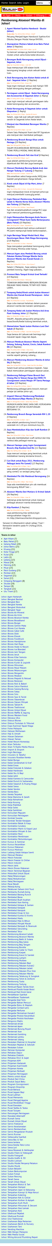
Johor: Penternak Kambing (13, 1034)
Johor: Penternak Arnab (12, 1023)
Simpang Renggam (13, 580)
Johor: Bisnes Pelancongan (14, 670)
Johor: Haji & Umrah (11, 733)
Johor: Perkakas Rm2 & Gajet (15, 1057)
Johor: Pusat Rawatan (11, 1105)
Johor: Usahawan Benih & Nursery (17, 1224)
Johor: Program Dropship (13, 1087)
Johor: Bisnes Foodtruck (12, 638)
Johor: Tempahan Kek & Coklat (15, 1197)
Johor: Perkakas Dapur (11, 1052)
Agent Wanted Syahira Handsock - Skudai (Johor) (26, 30)
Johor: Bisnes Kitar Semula (13, 657)
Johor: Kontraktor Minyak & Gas (16, 831)
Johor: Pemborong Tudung (13, 984)
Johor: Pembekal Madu (12, 918)
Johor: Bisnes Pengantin (12, 673)
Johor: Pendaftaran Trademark (15, 997)
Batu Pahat (9, 541)
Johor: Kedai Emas (10, 765)
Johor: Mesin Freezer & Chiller (15, 860)
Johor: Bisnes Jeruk (10, 654)
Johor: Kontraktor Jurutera (13, 825)
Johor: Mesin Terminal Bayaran (15, 870)
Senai (6, 578)
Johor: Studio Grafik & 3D (13, 1158)
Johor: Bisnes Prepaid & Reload (16, 678)
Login (26, 2)
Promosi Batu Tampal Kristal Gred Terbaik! (27, 274)
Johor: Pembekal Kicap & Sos (15, 913)
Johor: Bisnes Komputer (12, 660)
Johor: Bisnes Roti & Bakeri (14, 683)
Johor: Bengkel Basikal (12, 599)
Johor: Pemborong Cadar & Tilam (17, 949)
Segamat (8, 575)
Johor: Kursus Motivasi (12, 849)
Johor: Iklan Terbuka (11, 744)
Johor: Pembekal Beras (12, 897)
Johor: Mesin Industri (11, 862)
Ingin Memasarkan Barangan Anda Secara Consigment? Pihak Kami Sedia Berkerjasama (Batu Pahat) (28, 220)
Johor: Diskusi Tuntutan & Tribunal (17, 723)
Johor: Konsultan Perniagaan (14, 815)
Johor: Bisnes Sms (9, 694)
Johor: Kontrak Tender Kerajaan (16, 820)
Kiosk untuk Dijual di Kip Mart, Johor (24, 183)
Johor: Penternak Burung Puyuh (16, 1028)
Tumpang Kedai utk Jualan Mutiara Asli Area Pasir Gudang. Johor (28, 312)
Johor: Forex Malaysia (11, 728)
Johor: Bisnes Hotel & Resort (14, 646)
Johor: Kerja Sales (9, 807)
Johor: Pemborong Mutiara (13, 960)
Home (4, 2)
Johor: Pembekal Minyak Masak (16, 923)
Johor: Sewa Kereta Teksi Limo (15, 1144)
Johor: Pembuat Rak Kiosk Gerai (16, 992)
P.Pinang (40, 15)
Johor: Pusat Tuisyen (10, 1110)
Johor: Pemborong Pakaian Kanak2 (17, 965)
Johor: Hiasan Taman (11, 739)
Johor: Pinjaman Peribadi (13, 1071)
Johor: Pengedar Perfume (13, 1010)
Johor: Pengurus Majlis (12, 1021)
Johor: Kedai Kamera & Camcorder (17, 778)
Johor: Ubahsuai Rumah (12, 1216)
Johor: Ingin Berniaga (11, 752)
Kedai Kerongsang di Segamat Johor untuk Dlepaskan (27, 110)
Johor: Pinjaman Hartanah (13, 1063)
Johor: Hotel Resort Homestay (15, 741)
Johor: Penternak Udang (12, 1039)
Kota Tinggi (9, 551)
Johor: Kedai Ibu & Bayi (12, 773)
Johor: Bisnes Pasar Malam (13, 667)
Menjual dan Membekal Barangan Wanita (26, 124)
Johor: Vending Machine (12, 1229)
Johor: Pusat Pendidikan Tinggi (16, 1102)
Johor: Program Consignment (15, 1084)
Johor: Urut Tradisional (12, 1218)
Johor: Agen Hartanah (11, 596)
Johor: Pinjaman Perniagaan (14, 1073)
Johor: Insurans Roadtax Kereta (16, 757)
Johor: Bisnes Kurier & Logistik (15, 662)
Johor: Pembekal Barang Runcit (16, 894)
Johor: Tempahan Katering (13, 1195)
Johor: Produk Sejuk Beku (13, 1081)
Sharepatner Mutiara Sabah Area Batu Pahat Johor (28, 45)
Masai (6, 562)
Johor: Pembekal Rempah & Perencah (19, 926)
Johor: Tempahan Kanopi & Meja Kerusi (20, 1192)
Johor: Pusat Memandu (12, 1097)
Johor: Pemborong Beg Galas (15, 941)
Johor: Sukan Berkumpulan (14, 1171)
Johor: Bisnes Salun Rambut (14, 686)
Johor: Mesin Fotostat (11, 857)
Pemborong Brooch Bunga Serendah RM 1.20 (28, 414)
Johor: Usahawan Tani (11, 1226)
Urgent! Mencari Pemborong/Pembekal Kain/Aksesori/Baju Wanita (25, 397)
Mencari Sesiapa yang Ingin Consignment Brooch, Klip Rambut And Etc (26, 446)
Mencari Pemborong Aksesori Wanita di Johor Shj (28, 361)
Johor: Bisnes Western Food (14, 715)
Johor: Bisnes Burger (11, 623)
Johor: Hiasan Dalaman (12, 736)
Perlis (18, 15)
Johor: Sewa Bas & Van (12, 1139)
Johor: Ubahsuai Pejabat (12, 1213)
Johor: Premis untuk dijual (13, 1076)
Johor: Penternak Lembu (12, 1036)
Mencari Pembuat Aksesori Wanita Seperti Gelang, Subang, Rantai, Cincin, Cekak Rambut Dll (29, 344)
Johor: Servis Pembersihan (13, 1129)
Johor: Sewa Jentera (10, 1142)
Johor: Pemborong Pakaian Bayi (16, 963)
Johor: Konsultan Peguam (13, 812)
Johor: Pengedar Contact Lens (15, 1007)
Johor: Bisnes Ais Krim (11, 615)
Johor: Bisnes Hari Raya (12, 644)
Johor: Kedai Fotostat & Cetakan (16, 768)
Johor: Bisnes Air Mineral (12, 612)
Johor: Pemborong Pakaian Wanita (17, 973)
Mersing (7, 565)
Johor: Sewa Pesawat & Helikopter (17, 1150)
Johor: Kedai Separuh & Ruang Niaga (19, 783)
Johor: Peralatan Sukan (12, 1047)
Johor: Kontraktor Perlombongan (16, 839)
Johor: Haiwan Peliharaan (13, 731)
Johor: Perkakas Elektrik (12, 1055)
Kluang (7, 549)
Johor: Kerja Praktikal (11, 804)
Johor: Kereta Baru (9, 791)
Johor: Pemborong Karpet (13, 952)
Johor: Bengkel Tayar (11, 609)
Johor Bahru (9, 546)
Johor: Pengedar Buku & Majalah (16, 1005)
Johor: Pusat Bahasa (10, 1089)
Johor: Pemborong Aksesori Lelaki (17, 934)
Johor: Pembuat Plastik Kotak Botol (18, 989)
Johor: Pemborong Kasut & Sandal (17, 955)
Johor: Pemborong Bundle (13, 947)
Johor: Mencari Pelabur (12, 855)
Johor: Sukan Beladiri (11, 1168)
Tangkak (8, 588)
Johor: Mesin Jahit (9, 865)
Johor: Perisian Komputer (13, 1050)
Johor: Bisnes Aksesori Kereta (15, 617)
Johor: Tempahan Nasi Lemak (15, 1208)
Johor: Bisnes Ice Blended (13, 649)
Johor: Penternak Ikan (11, 1031)
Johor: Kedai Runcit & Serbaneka (16, 781)
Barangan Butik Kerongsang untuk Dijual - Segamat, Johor (27, 61)
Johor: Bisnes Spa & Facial (13, 696)
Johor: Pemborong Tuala (12, 981)
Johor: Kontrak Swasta (11, 818)
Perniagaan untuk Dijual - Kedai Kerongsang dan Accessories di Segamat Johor (28, 94)
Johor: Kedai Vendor (10, 789)
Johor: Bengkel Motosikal (13, 607)
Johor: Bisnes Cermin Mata (13, 625)
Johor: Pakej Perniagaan (12, 881)
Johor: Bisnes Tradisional (13, 707)
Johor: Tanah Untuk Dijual (13, 1181)
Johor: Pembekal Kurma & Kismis (17, 915)
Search (12, 2)
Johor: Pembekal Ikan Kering (14, 902)
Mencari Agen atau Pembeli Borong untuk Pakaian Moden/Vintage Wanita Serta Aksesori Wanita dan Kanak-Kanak (27, 256)
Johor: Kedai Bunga (10, 760)
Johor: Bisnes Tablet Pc (12, 704)
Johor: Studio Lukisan (11, 1160)
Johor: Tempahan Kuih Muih (14, 1203)
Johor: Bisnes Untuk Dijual (13, 710)
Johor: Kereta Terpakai (11, 794)
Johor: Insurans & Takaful (13, 754)
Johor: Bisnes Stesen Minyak (14, 702)
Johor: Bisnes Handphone (13, 641)
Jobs (19, 2)
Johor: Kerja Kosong (10, 802)
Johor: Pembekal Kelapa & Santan (17, 905)
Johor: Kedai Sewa (10, 786)
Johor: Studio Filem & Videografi (16, 1152)
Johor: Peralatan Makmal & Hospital (18, 1042)
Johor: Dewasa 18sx (10, 717)
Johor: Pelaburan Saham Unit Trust (17, 889)
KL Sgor (7, 15)
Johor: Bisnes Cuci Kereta (13, 628)
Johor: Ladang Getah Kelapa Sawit (17, 852)
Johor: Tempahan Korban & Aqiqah (17, 1200)
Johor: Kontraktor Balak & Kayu (16, 823)
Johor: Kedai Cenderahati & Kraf (16, 762)
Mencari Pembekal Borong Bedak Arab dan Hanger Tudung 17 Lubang (27, 169)
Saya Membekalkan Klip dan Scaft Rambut (27, 429)
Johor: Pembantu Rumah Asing (15, 892)
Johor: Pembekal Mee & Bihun (15, 920)
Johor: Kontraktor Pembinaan (15, 836)
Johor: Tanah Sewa (10, 1179)
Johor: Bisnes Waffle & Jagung (15, 712)
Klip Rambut (13, 507)
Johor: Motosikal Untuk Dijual (15, 873)
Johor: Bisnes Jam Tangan (13, 652)
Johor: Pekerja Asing (10, 886)
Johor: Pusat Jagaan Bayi (12, 1092)
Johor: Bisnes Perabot (11, 675)
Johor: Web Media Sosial (12, 1234)
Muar (6, 567)
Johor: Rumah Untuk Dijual (14, 1121)
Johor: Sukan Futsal (10, 1173)
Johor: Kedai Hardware (12, 770)
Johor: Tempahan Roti (11, 1210)
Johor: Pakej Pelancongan (13, 876)
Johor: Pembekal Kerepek (13, 907)
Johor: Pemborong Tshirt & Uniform (18, 978)
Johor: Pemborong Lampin (13, 957)
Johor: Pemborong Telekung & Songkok (20, 976)
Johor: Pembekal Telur (11, 931)
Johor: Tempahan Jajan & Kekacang (18, 1189)
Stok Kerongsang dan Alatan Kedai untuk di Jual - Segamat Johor (28, 79)
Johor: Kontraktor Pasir (12, 833)
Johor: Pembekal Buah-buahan (15, 899)
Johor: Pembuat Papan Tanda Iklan (17, 986)
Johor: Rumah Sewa (10, 1118)
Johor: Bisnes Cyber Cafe (12, 630)
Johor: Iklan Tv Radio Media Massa (17, 746)
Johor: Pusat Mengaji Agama (14, 1100)
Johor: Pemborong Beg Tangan (15, 944)
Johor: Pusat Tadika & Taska (14, 1108)
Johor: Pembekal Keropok (13, 910)
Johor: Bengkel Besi (10, 601)
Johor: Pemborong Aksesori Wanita (17, 936)
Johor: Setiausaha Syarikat (13, 1137)
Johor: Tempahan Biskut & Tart (15, 1184)
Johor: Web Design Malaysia (14, 1231)
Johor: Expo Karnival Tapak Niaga (17, 725)
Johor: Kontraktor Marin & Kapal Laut (19, 828)
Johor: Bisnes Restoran (12, 681)
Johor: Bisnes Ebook (10, 636)
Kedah (29, 15)
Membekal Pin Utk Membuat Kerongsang (26, 476)
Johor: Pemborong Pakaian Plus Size (18, 971)
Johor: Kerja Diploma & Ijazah (15, 797)
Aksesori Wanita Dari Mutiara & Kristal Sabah (28, 491)
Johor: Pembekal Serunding (14, 928)
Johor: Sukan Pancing (11, 1176)
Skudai (7, 583)
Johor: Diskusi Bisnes (11, 720)
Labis (6, 557)
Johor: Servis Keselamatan (13, 1126)
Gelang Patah (10, 544)
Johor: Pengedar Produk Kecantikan (18, 1015)
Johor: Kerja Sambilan (11, 810)
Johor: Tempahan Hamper (13, 1187)
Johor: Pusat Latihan (10, 1094)
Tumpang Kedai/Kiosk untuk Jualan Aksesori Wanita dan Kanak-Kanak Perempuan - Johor (28, 293)
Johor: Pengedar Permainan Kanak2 (18, 1013)
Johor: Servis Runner (11, 1134)
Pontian (7, 573)
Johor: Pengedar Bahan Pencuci (16, 1002)
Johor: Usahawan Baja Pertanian (16, 1221)
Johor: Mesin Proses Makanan (15, 868)
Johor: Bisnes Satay (10, 691)
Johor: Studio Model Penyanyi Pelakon (19, 1163)
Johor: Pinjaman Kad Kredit (14, 1065)
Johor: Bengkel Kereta (11, 604)
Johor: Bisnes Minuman (12, 665)
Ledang (7, 559)
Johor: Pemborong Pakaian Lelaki (17, 968)
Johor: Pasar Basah (10, 884)
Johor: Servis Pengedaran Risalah (17, 1131)
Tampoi (7, 586)
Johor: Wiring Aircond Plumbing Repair (19, 1237)
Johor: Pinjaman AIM (11, 1060)
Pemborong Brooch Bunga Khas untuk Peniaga (25, 141)
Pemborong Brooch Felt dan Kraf (22, 155)
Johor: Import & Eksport (12, 749)
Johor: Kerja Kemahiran (12, 799)
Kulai (6, 554)
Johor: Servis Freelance (12, 1123)
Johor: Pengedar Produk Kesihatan (17, 1018)
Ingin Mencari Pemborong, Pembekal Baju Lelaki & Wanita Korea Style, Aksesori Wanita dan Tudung (28, 202)
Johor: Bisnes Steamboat (13, 699)
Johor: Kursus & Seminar (13, 841)
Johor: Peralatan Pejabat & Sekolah (18, 1044)
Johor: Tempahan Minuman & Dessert (19, 1205)
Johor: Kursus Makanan (12, 847)
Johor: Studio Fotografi (12, 1155)
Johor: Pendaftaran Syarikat (14, 994)
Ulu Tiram (8, 591)
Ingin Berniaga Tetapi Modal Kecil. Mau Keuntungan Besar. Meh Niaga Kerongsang (27, 236)
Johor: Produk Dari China (13, 1079)
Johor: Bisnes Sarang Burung (14, 689)
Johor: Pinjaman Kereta (12, 1068)
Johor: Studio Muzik (10, 1166)
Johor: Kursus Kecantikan (13, 844)
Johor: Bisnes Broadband (13, 620)
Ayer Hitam (9, 538)
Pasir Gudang (10, 570)
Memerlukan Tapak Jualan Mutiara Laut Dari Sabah (28, 327)
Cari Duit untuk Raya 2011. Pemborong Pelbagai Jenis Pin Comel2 (25, 462)
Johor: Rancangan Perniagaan (15, 1113)
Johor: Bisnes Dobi (10, 633)
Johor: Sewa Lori (9, 1147)
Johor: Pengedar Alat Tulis (13, 1000)
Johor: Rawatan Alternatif (13, 1116)
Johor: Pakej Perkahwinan (13, 878)
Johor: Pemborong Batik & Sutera (17, 939)
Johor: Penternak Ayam (11, 1026)
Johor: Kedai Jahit (9, 776)
